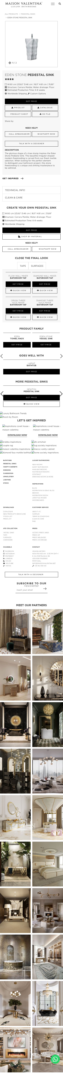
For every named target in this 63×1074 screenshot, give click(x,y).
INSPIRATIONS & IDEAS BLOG (43, 490)
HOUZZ (8, 561)
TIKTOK (8, 565)
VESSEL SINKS (8, 532)
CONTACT (36, 547)
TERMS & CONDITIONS (40, 516)
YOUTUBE (9, 563)
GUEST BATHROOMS (40, 467)
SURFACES (7, 537)
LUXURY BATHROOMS (40, 460)
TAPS (5, 535)
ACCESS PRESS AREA (40, 532)
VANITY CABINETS (10, 467)
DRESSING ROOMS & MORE (42, 476)
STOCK (6, 483)
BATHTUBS (7, 460)
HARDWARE (7, 540)
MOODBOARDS (38, 500)
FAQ (34, 521)
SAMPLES (36, 514)
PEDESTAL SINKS (28, 14)
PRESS (34, 528)
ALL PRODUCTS (11, 14)
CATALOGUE (8, 511)
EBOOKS (35, 493)
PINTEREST (9, 556)
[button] (61, 356)
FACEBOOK (9, 551)
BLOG (34, 488)
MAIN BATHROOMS (39, 469)
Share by (9, 121)
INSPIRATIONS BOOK (40, 495)
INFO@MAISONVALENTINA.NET (44, 563)
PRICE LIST (7, 519)
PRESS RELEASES (39, 537)
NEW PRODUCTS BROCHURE (14, 514)
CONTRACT (36, 474)
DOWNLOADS (8, 507)
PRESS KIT (36, 535)
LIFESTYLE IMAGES (39, 497)
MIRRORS (7, 470)
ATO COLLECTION (10, 528)
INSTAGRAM (10, 553)
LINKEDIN (8, 558)
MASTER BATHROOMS (40, 472)
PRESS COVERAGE (39, 540)
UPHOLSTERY (8, 476)
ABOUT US (36, 511)
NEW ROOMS (37, 464)
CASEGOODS (8, 473)
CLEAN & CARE (38, 519)
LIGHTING (7, 480)
